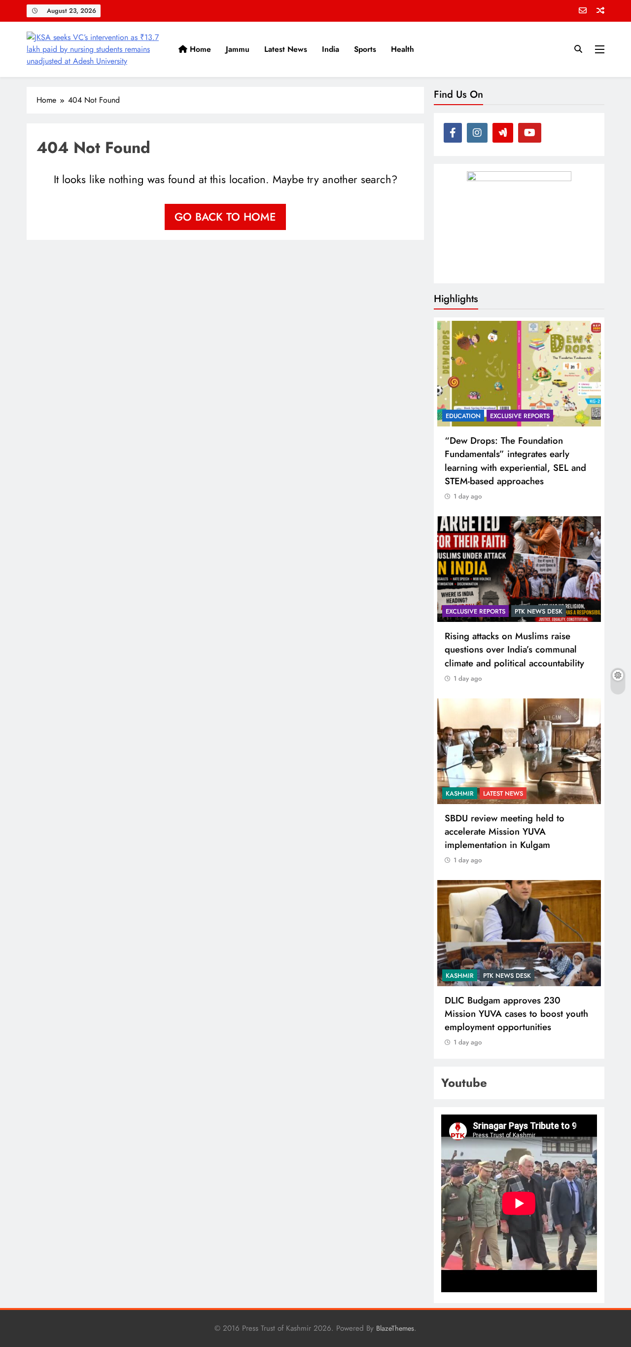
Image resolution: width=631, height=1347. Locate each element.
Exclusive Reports (520, 416)
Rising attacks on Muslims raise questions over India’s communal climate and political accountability (514, 649)
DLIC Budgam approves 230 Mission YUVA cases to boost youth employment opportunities (516, 1014)
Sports (365, 49)
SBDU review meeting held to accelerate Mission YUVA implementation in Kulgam (504, 831)
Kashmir (460, 793)
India (330, 49)
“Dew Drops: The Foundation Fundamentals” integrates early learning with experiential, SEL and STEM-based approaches (515, 461)
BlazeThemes (395, 1328)
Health (402, 49)
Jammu (237, 49)
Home (199, 49)
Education (463, 416)
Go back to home (225, 217)
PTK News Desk (538, 611)
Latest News (285, 49)
